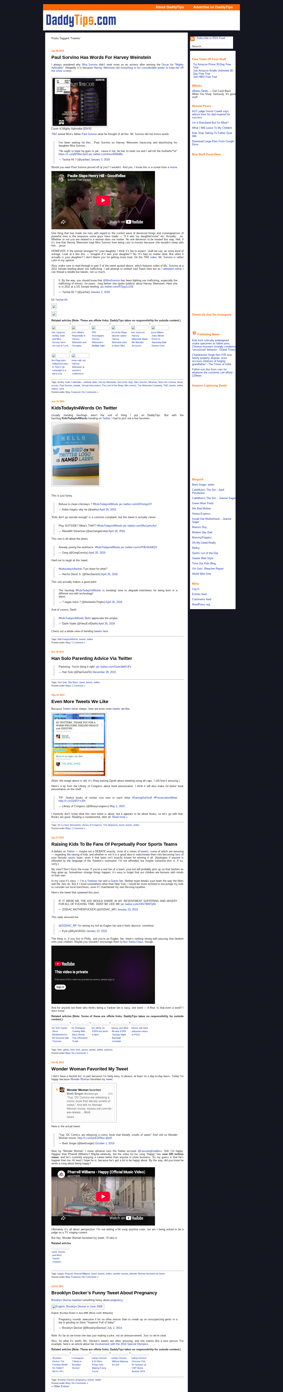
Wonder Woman (79, 1079)
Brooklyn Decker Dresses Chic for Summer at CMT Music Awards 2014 (139, 1365)
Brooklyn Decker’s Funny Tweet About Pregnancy (104, 1292)
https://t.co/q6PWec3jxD (73, 154)
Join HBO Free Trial (205, 76)
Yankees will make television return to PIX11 (139, 1031)
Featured (75, 392)
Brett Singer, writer (203, 484)
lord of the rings (125, 382)
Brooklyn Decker (61, 1300)
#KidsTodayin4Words (105, 504)
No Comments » (90, 392)
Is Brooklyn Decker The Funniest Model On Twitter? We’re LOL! (60, 1365)
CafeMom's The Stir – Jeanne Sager (214, 498)
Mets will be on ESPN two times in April (100, 1031)
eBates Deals (200, 90)
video (153, 257)
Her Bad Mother (201, 508)
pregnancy (116, 1300)
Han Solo (62, 682)
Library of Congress (92, 825)
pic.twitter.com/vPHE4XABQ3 (139, 547)
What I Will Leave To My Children (212, 127)
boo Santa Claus (133, 941)
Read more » (120, 817)
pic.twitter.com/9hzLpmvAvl (139, 525)
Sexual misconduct (91, 385)
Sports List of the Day (205, 553)
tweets (172, 385)
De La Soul (63, 825)
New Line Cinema (167, 382)
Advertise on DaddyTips (213, 7)
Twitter (106, 418)
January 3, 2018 (100, 159)
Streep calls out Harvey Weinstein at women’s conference (79, 367)
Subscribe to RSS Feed (211, 38)
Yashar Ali (61, 299)
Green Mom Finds (203, 503)
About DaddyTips (170, 7)
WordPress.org (201, 604)
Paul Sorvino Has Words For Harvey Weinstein (101, 57)
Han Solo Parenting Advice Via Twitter (91, 658)
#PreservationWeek (165, 797)
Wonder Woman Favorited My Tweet (89, 1068)
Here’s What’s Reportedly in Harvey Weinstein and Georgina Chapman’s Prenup (79, 339)
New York (75, 1049)
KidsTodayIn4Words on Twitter (84, 408)
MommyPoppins (202, 537)
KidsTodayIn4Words (68, 639)
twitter (180, 385)
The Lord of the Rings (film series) (119, 385)
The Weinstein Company (150, 385)
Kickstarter (75, 825)
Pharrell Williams (82, 1273)
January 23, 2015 (127, 909)
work (61, 388)
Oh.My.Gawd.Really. (204, 542)
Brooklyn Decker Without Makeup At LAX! (119, 1361)
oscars (54, 385)
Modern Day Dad (202, 532)
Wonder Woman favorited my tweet (147, 1273)
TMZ (54, 134)
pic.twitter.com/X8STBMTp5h (138, 904)
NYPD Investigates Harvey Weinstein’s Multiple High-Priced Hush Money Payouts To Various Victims (100, 339)
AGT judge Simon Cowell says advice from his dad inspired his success (211, 114)
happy (61, 1273)
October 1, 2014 (104, 1143)
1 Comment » (78, 642)
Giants (115, 880)
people (77, 385)
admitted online (172, 268)
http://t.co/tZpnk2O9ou (91, 1137)
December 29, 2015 (104, 672)
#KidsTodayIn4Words (88, 590)
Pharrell (69, 1273)
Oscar (165, 64)
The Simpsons (110, 825)
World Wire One (201, 573)
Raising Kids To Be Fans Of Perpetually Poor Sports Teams (114, 844)
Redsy (196, 547)
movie (173, 167)
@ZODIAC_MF (68, 925)
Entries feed (199, 594)
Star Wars (73, 682)
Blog (67, 392)
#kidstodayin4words (70, 568)
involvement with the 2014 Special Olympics (121, 1344)
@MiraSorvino (111, 280)
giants (66, 1049)
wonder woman (120, 1273)
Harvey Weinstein (104, 67)
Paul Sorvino (89, 134)
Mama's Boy (199, 527)
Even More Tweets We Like (79, 701)
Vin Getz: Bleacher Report (208, 568)
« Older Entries (60, 1386)
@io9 (108, 1137)
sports (71, 857)
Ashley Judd (63, 382)
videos (54, 388)
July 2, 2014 (114, 1327)
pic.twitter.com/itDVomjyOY (135, 504)
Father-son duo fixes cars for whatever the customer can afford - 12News (213, 372)
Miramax (152, 382)
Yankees (92, 880)
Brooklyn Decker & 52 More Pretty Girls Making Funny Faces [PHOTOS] (99, 1365)
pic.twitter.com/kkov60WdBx (106, 154)
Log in (195, 588)
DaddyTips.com (141, 20)
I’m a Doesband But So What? (210, 122)
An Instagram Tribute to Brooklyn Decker (77, 1363)
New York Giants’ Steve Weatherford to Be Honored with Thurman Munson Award (60, 1035)
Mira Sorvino (90, 64)
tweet (82, 682)
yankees (108, 1049)
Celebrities (76, 382)
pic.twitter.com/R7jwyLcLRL (117, 286)
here (105, 631)
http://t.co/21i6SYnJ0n (72, 800)
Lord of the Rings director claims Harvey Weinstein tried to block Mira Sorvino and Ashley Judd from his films (119, 339)
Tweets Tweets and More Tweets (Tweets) (58, 1257)
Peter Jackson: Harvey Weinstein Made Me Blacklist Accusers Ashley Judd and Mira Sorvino (139, 339)
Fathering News (208, 334)
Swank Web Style (202, 558)
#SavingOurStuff (142, 797)
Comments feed (201, 599)
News (180, 382)
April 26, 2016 (107, 509)
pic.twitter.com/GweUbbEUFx (113, 666)
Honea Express (201, 513)
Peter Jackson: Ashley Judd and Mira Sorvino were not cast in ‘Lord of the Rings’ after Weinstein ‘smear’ (60, 339)
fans (177, 854)
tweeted (76, 1300)
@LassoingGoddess (150, 1151)
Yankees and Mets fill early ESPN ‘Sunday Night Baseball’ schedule (119, 1034)
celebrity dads (90, 382)
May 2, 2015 (117, 806)
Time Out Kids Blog (204, 563)
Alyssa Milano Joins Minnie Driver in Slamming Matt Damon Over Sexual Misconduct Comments (158, 339)
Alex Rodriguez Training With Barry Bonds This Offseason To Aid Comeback (80, 1035)
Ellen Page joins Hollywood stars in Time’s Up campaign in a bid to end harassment (60, 367)
